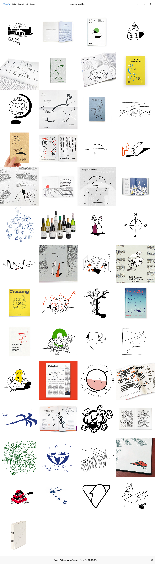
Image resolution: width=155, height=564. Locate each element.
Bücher (14, 4)
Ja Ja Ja (83, 560)
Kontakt (32, 4)
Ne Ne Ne (92, 560)
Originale (21, 4)
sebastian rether (77, 4)
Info (27, 4)
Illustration (6, 4)
